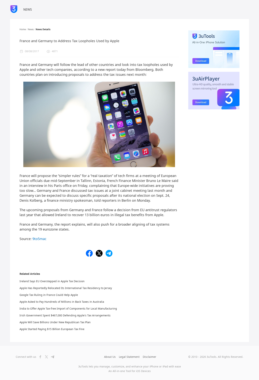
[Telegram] (51, 357)
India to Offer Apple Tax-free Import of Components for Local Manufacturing (68, 308)
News (31, 29)
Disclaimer (149, 357)
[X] (45, 357)
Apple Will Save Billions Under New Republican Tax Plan (55, 322)
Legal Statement (129, 357)
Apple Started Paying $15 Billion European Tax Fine (52, 329)
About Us (110, 357)
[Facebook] (39, 357)
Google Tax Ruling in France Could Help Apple (49, 295)
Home (23, 29)
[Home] (14, 9)
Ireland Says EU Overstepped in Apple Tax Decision (52, 281)
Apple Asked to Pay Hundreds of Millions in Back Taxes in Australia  (62, 301)
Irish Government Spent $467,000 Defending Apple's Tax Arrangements (65, 315)
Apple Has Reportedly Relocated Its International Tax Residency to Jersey (66, 288)
